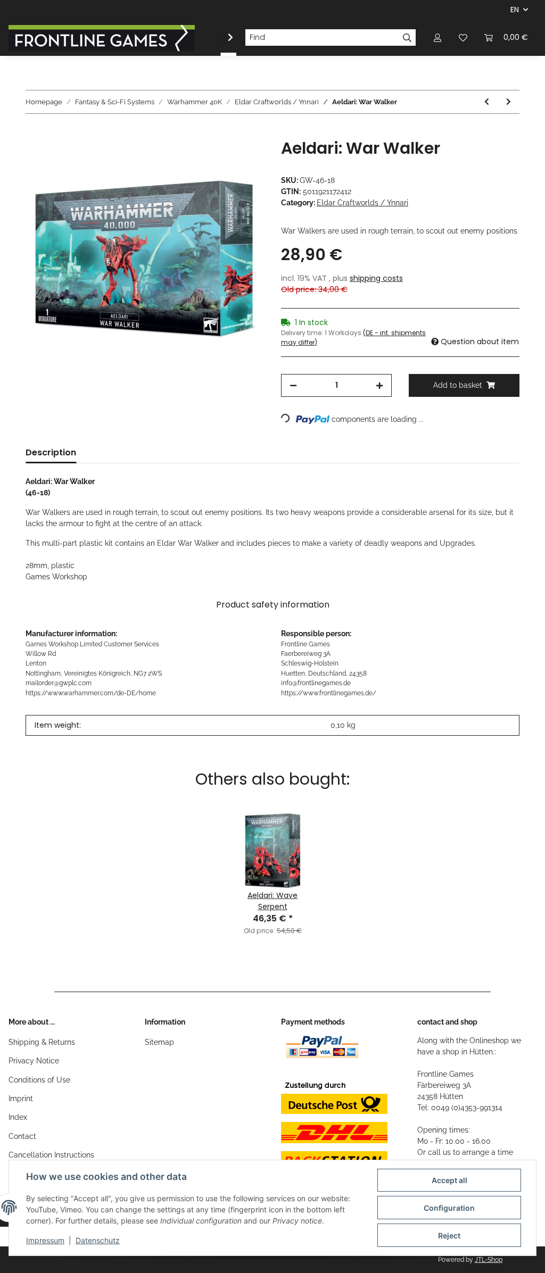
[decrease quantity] (293, 385)
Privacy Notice (34, 1060)
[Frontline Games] (102, 38)
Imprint (21, 1098)
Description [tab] (51, 452)
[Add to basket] (34, 133)
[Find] (407, 38)
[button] (437, 37)
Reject (449, 1235)
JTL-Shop (488, 1259)
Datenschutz (98, 1240)
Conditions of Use (39, 1080)
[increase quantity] (379, 385)
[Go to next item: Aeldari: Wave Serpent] (508, 101)
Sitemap (159, 1042)
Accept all (449, 1180)
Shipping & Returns (42, 1042)
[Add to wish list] (241, 159)
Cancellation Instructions (51, 1155)
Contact (22, 1136)
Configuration (449, 1207)
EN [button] (514, 9)
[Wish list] (463, 37)
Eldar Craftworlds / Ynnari (362, 202)
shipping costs (376, 278)
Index (18, 1117)
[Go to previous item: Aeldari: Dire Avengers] (487, 101)
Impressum (45, 1240)
